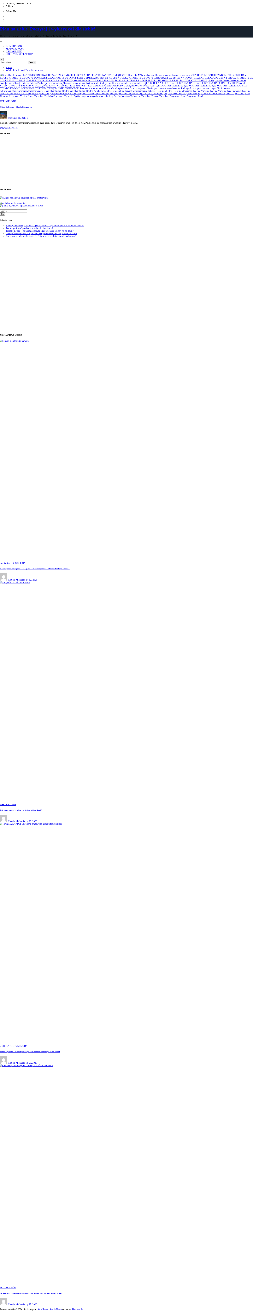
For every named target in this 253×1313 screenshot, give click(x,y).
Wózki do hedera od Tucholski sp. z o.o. (24, 70)
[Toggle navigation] (1, 41)
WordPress (43, 1309)
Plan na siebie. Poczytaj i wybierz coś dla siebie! (47, 29)
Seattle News (55, 1309)
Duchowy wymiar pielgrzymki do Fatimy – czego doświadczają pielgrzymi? (41, 236)
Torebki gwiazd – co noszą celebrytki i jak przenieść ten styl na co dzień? (39, 231)
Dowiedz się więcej (9, 128)
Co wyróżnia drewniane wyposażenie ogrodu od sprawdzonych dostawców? (41, 233)
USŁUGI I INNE (14, 51)
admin (11, 118)
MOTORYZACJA (15, 48)
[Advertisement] (24, 163)
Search (32, 62)
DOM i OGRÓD (14, 46)
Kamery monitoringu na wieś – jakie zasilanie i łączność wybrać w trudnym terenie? (45, 225)
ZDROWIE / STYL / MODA (20, 54)
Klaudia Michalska (16, 579)
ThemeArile (77, 1309)
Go (2, 214)
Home (9, 67)
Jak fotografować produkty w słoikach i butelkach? (29, 228)
